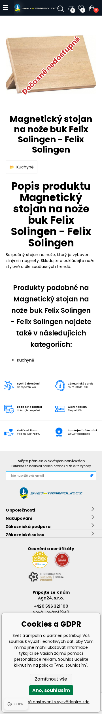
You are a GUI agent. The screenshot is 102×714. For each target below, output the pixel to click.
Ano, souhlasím (51, 690)
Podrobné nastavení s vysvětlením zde (51, 702)
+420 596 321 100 (51, 606)
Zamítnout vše (51, 679)
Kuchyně (25, 167)
